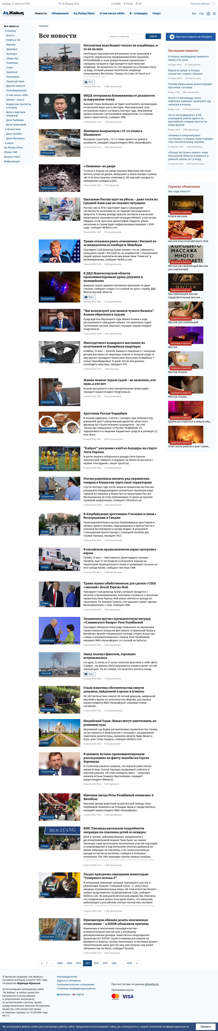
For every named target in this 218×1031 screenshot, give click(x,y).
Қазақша (65, 994)
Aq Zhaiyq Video (84, 13)
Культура (11, 53)
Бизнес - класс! (15, 99)
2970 (78, 963)
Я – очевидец (138, 13)
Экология (11, 72)
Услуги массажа (179, 214)
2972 (96, 963)
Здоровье (12, 49)
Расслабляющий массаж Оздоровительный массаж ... (185, 294)
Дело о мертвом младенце (15, 114)
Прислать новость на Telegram (194, 36)
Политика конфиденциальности (76, 988)
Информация (12, 161)
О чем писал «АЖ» (112, 13)
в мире (9, 143)
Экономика (12, 76)
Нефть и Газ (13, 39)
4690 (129, 963)
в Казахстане (13, 129)
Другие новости (15, 85)
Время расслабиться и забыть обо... (189, 420)
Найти (153, 36)
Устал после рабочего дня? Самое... (189, 444)
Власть (10, 35)
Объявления (60, 13)
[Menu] (214, 13)
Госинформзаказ (16, 90)
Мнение (10, 44)
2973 (105, 963)
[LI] (118, 977)
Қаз (194, 13)
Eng (201, 13)
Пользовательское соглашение (75, 984)
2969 (69, 963)
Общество (12, 58)
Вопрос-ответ (12, 156)
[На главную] (13, 13)
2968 (60, 963)
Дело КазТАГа (14, 133)
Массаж (179, 345)
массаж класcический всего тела (188, 239)
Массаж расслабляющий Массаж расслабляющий (188, 266)
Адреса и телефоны (69, 980)
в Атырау (10, 30)
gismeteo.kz (152, 984)
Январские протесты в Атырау (18, 106)
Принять (206, 1026)
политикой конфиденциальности (169, 1026)
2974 (114, 963)
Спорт (157, 13)
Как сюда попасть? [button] (179, 191)
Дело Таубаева (15, 120)
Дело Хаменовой (16, 124)
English (80, 994)
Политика (12, 62)
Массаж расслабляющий (183, 320)
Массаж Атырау (179, 370)
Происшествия (15, 81)
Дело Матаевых (15, 138)
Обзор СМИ (10, 152)
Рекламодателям (67, 976)
